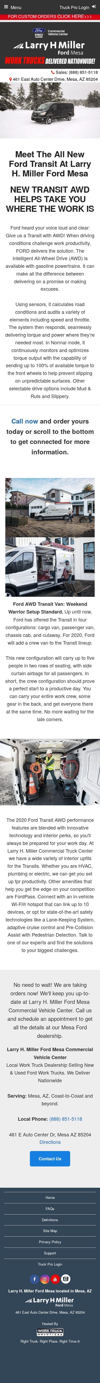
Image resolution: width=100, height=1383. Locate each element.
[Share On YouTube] (55, 1279)
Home (50, 1197)
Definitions (50, 1219)
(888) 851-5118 (83, 72)
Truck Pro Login (50, 1264)
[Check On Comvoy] (65, 1279)
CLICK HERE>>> (74, 16)
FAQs (50, 1208)
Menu (16, 7)
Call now (24, 420)
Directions (50, 1141)
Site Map (50, 1230)
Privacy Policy (50, 1241)
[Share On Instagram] (45, 1279)
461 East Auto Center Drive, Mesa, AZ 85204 (55, 79)
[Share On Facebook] (34, 1279)
